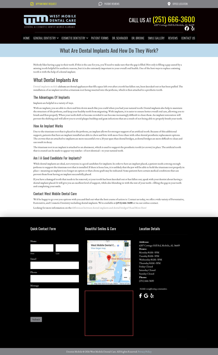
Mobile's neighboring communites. (153, 288)
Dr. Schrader (120, 38)
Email (34, 258)
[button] (187, 28)
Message (34, 285)
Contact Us (188, 38)
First (32, 253)
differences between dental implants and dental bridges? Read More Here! (109, 207)
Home (26, 38)
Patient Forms (99, 38)
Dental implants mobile (45, 86)
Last (57, 253)
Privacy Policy (145, 351)
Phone (34, 272)
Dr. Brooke (138, 38)
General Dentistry (44, 38)
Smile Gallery (156, 38)
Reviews (173, 38)
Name (34, 241)
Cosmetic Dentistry (73, 38)
